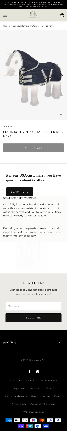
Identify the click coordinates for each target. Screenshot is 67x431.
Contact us (16, 380)
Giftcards (49, 388)
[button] (5, 15)
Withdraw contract (33, 412)
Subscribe (33, 317)
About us (31, 380)
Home (6, 26)
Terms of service (48, 380)
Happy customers (40, 396)
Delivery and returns (16, 396)
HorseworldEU (37, 360)
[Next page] (57, 75)
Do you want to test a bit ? (27, 388)
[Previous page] (10, 75)
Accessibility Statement (43, 404)
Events (58, 396)
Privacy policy (19, 404)
